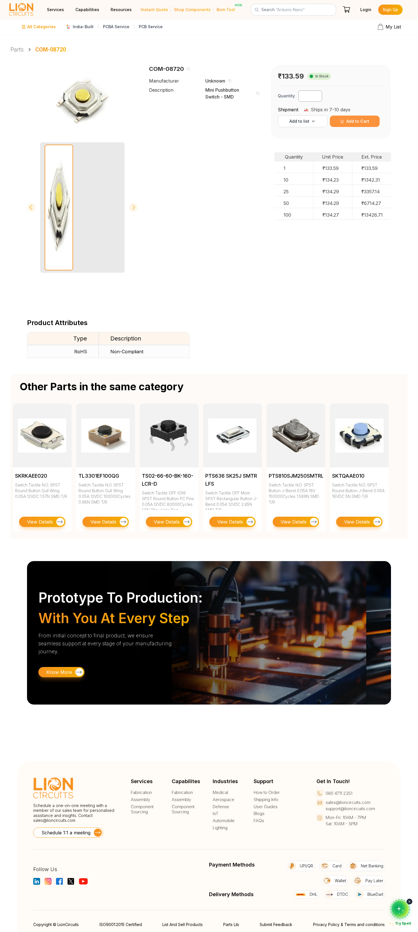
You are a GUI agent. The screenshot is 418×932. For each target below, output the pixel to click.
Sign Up (390, 9)
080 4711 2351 (339, 793)
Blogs (259, 813)
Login (365, 9)
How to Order (267, 792)
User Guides (266, 806)
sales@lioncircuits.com (54, 820)
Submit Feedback (276, 924)
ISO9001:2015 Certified (121, 924)
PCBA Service (116, 26)
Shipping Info (266, 799)
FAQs (259, 820)
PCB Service (151, 26)
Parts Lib (231, 924)
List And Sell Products (182, 924)
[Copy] (188, 69)
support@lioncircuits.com (350, 808)
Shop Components (192, 9)
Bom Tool (226, 9)
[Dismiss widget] (409, 901)
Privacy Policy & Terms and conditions (349, 924)
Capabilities (87, 9)
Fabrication (141, 792)
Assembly (140, 799)
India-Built (83, 26)
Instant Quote (154, 9)
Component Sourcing (142, 809)
